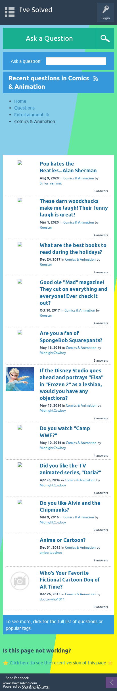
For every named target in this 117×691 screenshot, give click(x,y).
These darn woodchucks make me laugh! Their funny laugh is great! (74, 208)
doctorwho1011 (52, 599)
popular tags (18, 628)
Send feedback (17, 678)
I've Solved (35, 10)
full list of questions (77, 621)
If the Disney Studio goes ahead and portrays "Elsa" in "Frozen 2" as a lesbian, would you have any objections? (71, 384)
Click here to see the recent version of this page (58, 662)
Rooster (46, 227)
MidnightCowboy (53, 353)
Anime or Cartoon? (62, 540)
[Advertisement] (58, 142)
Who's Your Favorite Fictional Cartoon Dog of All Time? (70, 580)
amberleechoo (51, 553)
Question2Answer (36, 686)
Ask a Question (49, 38)
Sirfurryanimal (51, 183)
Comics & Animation (78, 178)
